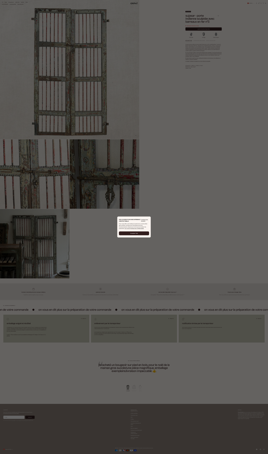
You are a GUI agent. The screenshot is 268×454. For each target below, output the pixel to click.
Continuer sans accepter (144, 220)
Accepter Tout (134, 233)
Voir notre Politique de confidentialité (134, 228)
